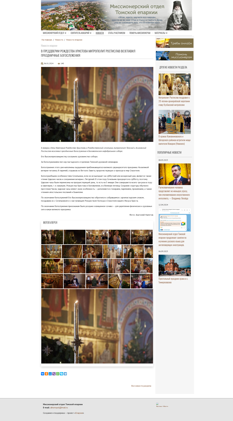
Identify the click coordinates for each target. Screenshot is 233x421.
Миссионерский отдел (53, 33)
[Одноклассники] (46, 373)
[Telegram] (65, 373)
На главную (47, 39)
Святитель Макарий (80, 33)
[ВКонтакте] (42, 373)
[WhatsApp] (57, 373)
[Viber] (54, 373)
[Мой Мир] (50, 373)
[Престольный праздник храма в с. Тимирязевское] (175, 265)
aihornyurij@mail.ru (59, 407)
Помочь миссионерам (139, 33)
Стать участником (116, 33)
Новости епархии (74, 39)
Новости (100, 33)
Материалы (160, 33)
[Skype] (61, 373)
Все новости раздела (141, 385)
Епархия (79, 413)
